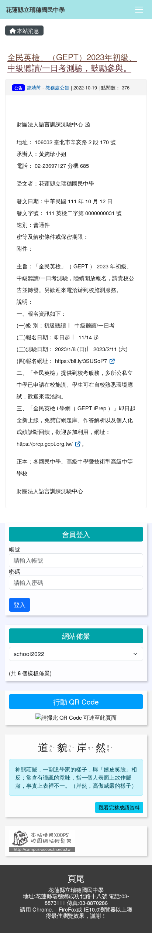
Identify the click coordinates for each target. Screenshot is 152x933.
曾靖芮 (34, 87)
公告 (18, 88)
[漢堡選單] (139, 10)
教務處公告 (57, 87)
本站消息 (27, 30)
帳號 (14, 549)
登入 (19, 604)
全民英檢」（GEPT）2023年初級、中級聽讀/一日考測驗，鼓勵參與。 (72, 62)
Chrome (42, 909)
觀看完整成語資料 (119, 807)
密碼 (14, 571)
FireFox (67, 909)
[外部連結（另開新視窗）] (111, 360)
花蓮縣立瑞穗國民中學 (35, 9)
